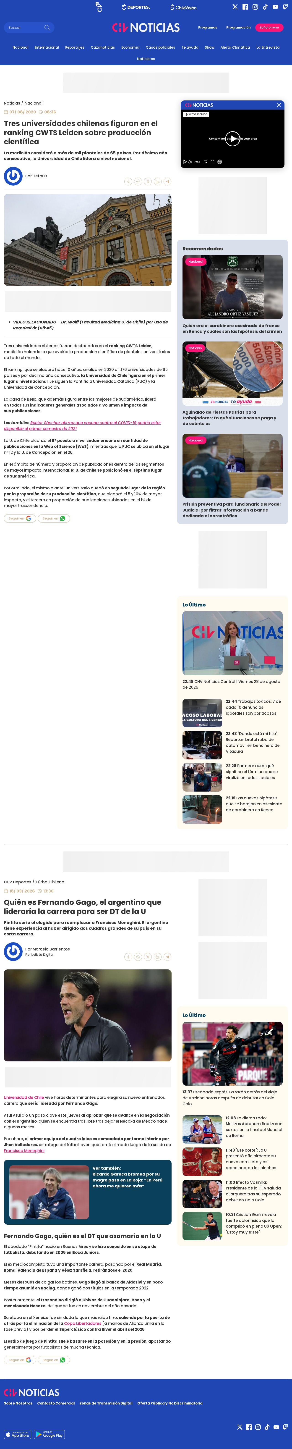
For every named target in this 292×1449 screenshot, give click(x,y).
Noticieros (146, 58)
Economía (130, 47)
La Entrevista (268, 47)
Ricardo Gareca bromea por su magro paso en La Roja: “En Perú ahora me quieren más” (127, 1180)
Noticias (12, 103)
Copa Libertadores (82, 1323)
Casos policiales (160, 47)
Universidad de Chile (24, 1097)
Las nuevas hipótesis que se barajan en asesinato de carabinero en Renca (254, 804)
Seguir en (16, 518)
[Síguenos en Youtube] (275, 7)
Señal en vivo (269, 27)
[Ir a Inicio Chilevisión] (183, 7)
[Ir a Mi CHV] (99, 7)
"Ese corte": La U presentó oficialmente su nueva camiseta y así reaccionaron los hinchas (251, 1159)
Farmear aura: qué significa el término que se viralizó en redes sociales (252, 771)
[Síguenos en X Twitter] (235, 7)
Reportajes (74, 47)
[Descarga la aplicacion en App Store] (49, 1434)
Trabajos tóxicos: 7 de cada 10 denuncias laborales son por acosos (253, 707)
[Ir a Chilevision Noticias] (146, 1392)
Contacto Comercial (56, 1403)
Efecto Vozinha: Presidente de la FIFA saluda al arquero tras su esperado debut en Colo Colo (253, 1191)
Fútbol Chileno (50, 882)
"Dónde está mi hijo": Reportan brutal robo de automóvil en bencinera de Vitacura (253, 742)
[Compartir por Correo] (168, 182)
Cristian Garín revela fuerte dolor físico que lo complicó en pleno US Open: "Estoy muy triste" (254, 1223)
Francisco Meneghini (24, 1150)
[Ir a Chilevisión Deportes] (136, 7)
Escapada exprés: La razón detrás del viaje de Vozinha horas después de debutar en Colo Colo (229, 1098)
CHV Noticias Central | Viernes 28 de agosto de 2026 (231, 684)
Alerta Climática (235, 47)
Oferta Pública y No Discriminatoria (170, 1403)
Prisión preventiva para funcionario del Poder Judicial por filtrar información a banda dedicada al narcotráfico (231, 509)
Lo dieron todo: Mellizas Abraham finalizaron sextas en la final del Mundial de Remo (254, 1126)
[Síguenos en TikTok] (265, 7)
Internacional (47, 47)
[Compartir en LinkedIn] (158, 182)
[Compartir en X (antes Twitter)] (148, 182)
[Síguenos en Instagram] (255, 7)
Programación (238, 27)
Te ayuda (190, 47)
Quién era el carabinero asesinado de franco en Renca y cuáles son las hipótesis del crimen (232, 328)
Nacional (21, 47)
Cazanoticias (103, 47)
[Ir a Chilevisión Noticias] (146, 27)
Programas (207, 27)
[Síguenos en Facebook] (245, 7)
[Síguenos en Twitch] (285, 7)
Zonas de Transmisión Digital (106, 1403)
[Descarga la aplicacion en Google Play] (17, 1434)
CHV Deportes (17, 882)
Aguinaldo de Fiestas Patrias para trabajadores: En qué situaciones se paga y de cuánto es (229, 417)
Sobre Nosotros (18, 1403)
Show (209, 47)
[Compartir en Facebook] (128, 182)
